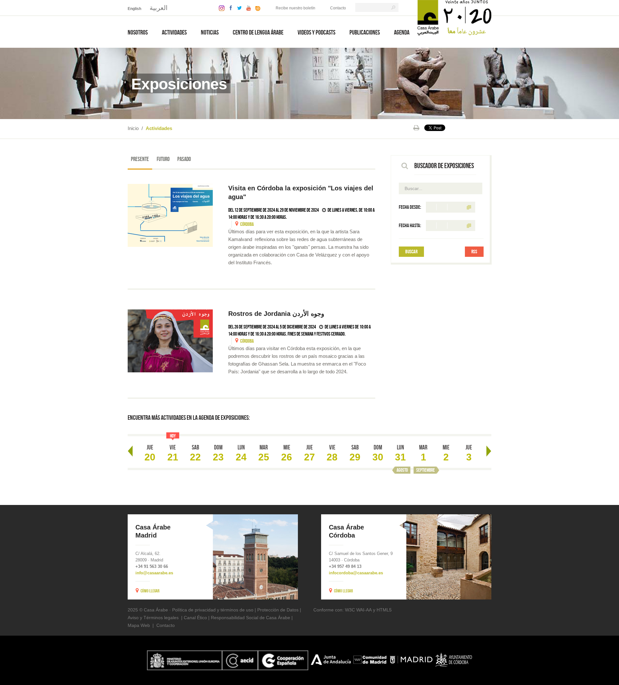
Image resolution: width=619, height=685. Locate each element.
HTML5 (384, 609)
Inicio (133, 128)
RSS (474, 251)
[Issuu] (256, 7)
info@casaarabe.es (154, 572)
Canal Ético (195, 617)
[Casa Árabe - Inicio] (454, 17)
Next (488, 451)
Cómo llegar (150, 590)
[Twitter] (238, 7)
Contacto (338, 8)
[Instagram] (220, 7)
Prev (130, 451)
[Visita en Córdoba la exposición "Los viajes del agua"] (170, 215)
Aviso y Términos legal (151, 617)
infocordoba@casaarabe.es (356, 572)
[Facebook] (229, 7)
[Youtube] (247, 7)
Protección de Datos (278, 609)
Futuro (163, 159)
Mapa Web (139, 625)
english (134, 8)
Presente (140, 159)
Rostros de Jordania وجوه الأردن (277, 313)
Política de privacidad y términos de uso (212, 609)
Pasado (184, 159)
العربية (159, 7)
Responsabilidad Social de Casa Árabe (250, 617)
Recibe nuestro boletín (295, 8)
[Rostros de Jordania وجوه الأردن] (170, 340)
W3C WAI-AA (358, 609)
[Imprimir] (416, 128)
